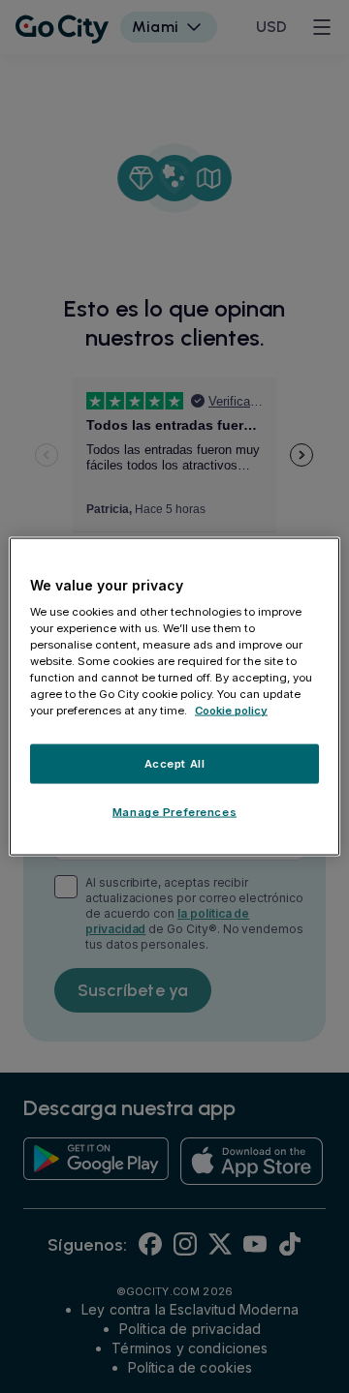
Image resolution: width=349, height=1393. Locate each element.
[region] (174, 696)
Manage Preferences (174, 812)
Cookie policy (231, 710)
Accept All (175, 763)
